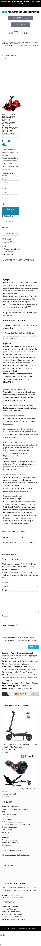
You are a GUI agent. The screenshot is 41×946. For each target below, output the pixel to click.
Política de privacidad (9, 840)
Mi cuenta (5, 832)
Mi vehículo (6, 835)
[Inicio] (2, 45)
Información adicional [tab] (12, 249)
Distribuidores (7, 819)
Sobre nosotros (7, 845)
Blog (3, 812)
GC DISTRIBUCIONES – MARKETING (16, 824)
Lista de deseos (7, 830)
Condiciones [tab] (8, 254)
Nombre (6, 616)
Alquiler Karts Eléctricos (10, 806)
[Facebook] (2, 873)
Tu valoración (8, 590)
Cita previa (5, 898)
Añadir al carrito (10, 210)
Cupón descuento (8, 817)
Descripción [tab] (8, 246)
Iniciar (4, 179)
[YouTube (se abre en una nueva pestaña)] (24, 5)
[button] (15, 389)
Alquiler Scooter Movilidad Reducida (15, 809)
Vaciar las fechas (8, 198)
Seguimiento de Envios (10, 842)
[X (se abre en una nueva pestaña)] (14, 5)
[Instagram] (2, 875)
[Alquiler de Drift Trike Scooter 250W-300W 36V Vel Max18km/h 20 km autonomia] (21, 74)
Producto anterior (12, 55)
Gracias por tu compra (10, 827)
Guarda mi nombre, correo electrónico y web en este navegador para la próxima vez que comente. (19, 639)
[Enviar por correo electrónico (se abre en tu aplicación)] (27, 5)
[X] (2, 870)
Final (4, 189)
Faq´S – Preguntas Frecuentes (12, 822)
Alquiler (13, 242)
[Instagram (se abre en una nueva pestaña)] (21, 5)
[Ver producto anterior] (5, 55)
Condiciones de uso (9, 814)
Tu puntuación (8, 583)
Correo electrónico (9, 625)
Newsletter (5, 837)
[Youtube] (2, 878)
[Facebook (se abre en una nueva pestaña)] (17, 5)
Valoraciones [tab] (9, 252)
